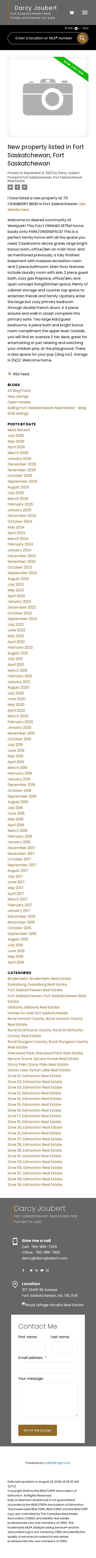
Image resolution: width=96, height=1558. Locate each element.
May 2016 (15, 956)
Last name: (60, 1337)
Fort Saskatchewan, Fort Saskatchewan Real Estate (45, 179)
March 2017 (17, 899)
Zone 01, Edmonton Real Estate (34, 1075)
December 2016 (21, 916)
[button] (23, 1270)
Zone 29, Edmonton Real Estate (35, 1150)
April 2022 (16, 641)
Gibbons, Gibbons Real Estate (33, 1007)
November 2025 (22, 470)
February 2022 (20, 647)
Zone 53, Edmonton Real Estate (35, 1161)
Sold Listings (18, 413)
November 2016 (21, 922)
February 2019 (20, 773)
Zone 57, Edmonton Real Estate (35, 1173)
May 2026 (16, 441)
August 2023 (18, 578)
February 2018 (20, 836)
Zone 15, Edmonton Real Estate (34, 1104)
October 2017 (19, 859)
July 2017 (15, 876)
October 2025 (20, 475)
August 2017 (18, 870)
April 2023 (16, 596)
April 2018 (16, 825)
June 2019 (16, 750)
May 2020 (16, 704)
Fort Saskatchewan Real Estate (35, 990)
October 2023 (20, 567)
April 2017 (16, 893)
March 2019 (17, 767)
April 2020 (16, 710)
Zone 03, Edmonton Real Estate (35, 1087)
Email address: (31, 1357)
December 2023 (22, 555)
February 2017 (20, 905)
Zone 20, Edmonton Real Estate (35, 1127)
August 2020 (18, 687)
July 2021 (15, 658)
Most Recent (19, 430)
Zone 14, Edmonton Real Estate (34, 1098)
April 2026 (16, 447)
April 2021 (16, 664)
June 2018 (16, 813)
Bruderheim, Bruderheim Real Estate (39, 978)
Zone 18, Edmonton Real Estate (34, 1121)
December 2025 (22, 464)
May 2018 (15, 819)
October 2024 (20, 521)
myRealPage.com (57, 1463)
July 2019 (15, 744)
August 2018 (18, 801)
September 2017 (22, 865)
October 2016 (19, 927)
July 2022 (16, 624)
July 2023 (16, 584)
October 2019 (19, 739)
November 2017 (21, 853)
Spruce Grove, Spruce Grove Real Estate (43, 1058)
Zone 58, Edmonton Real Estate (35, 1179)
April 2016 (16, 962)
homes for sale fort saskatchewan (38, 1013)
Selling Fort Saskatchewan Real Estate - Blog (47, 407)
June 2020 (16, 698)
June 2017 (16, 882)
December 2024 (22, 515)
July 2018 (15, 807)
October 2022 (20, 613)
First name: (27, 1337)
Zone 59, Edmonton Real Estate (35, 1184)
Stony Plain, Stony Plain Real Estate (38, 1064)
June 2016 (16, 950)
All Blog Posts (19, 390)
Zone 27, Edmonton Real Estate (35, 1139)
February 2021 (20, 676)
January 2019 (19, 779)
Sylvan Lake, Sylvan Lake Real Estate (39, 1070)
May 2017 (15, 887)
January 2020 (19, 727)
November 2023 (21, 561)
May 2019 (15, 756)
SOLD (85, 28)
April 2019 (16, 761)
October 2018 (19, 790)
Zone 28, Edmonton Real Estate (35, 1144)
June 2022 (16, 630)
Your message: (31, 1378)
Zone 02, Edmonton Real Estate (35, 1081)
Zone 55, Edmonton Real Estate (35, 1167)
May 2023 (16, 590)
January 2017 (19, 910)
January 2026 (19, 458)
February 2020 (20, 721)
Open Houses (19, 402)
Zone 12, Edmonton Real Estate (34, 1093)
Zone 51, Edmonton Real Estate (34, 1156)
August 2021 (18, 653)
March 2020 (18, 716)
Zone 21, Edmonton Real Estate (34, 1133)
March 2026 (18, 452)
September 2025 (22, 481)
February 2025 (20, 504)
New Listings (18, 396)
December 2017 (21, 847)
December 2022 (22, 607)
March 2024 (18, 538)
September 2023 (22, 572)
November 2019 (21, 733)
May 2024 (16, 527)
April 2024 (16, 532)
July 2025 (16, 492)
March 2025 (18, 498)
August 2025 (18, 487)
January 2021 (19, 681)
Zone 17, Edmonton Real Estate (34, 1116)
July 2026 (16, 435)
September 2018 (22, 796)
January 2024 (19, 550)
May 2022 (16, 636)
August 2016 (18, 939)
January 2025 (19, 510)
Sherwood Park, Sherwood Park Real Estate (45, 1053)
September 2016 (22, 933)
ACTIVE (69, 28)
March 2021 (17, 670)
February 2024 (20, 544)
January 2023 (19, 601)
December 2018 (21, 784)
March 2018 (17, 830)
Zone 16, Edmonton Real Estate (34, 1110)
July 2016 (15, 945)
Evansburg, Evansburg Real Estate (37, 984)
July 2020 (16, 693)
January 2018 (19, 842)
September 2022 (22, 618)
